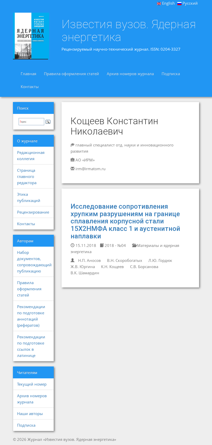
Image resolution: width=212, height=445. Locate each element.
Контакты (30, 86)
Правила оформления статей (71, 73)
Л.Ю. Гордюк (160, 260)
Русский (189, 3)
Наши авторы (30, 413)
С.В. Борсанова (144, 266)
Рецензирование (33, 212)
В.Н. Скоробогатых (124, 260)
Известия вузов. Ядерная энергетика (129, 30)
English (168, 3)
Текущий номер (32, 384)
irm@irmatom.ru (90, 168)
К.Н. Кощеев (112, 266)
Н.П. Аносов (89, 260)
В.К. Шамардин (85, 272)
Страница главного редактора (26, 176)
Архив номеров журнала (130, 73)
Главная (28, 73)
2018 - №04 (115, 245)
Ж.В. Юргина (83, 266)
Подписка (171, 73)
